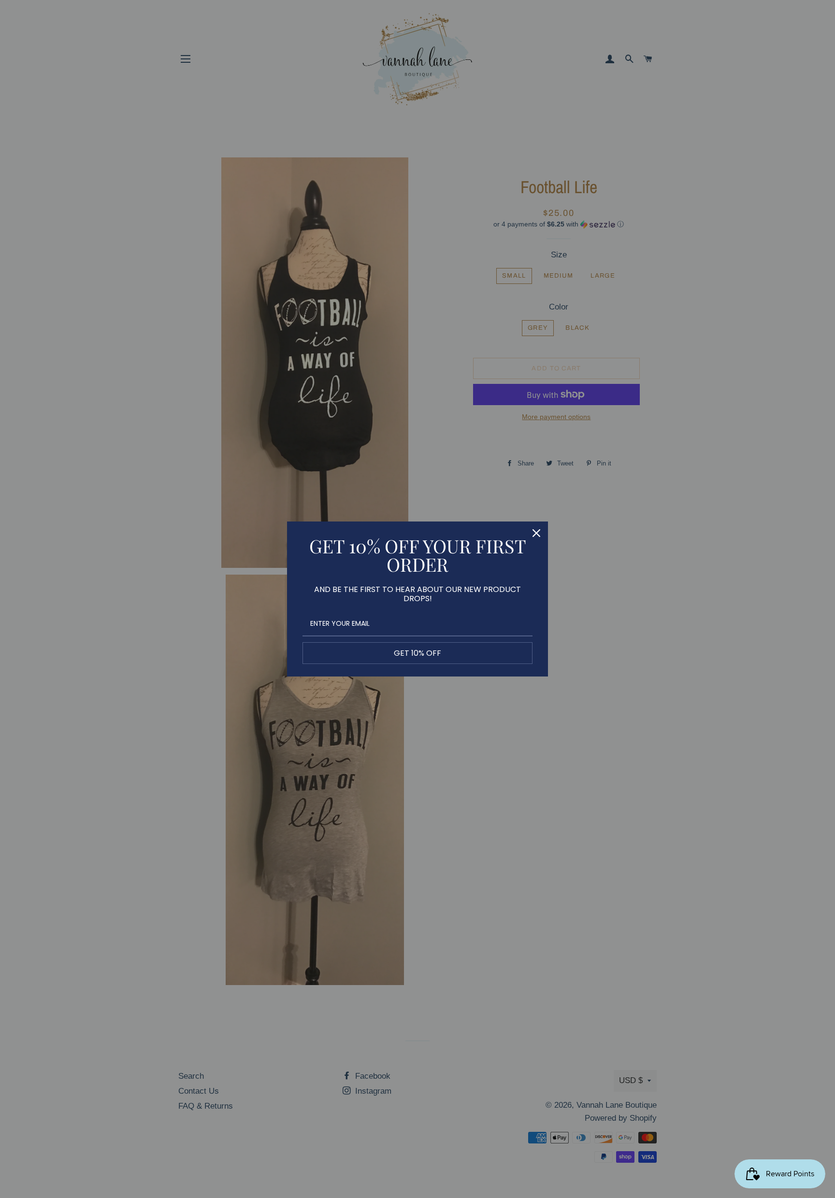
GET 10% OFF (417, 653)
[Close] (536, 533)
